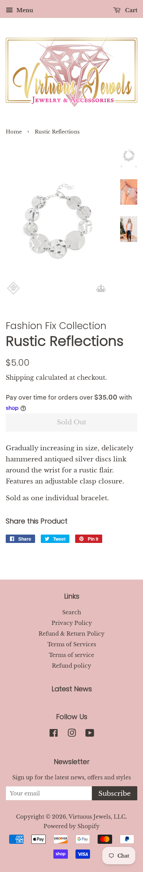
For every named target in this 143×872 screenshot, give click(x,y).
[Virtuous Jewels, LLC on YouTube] (89, 734)
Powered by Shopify (71, 826)
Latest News (71, 689)
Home (14, 132)
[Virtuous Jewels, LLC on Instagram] (71, 734)
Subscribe (114, 794)
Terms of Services (71, 644)
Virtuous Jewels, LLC (97, 816)
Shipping (20, 377)
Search (71, 612)
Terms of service (71, 655)
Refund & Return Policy (71, 633)
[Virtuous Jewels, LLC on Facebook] (53, 734)
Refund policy (71, 665)
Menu (24, 10)
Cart (130, 10)
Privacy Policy (71, 623)
